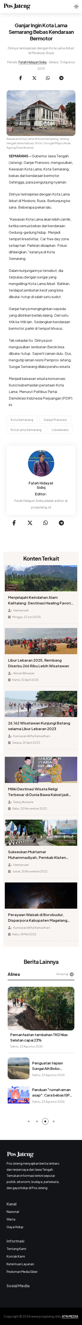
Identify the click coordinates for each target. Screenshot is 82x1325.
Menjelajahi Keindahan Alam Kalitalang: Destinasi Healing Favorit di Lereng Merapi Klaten (40, 600)
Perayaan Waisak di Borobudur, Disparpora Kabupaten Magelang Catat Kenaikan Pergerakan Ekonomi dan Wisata (41, 917)
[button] (29, 1121)
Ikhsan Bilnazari (23, 673)
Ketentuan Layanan (20, 1264)
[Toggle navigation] (76, 6)
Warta (11, 1219)
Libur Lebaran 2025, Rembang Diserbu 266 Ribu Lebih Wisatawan (38, 663)
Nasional (13, 1211)
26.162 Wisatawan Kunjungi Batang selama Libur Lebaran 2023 (39, 726)
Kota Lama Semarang (26, 430)
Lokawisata (60, 430)
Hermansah (21, 610)
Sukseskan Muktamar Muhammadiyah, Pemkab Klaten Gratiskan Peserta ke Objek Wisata (39, 855)
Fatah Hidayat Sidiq (32, 62)
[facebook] (20, 78)
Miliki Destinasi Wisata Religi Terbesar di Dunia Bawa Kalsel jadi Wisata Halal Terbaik (38, 792)
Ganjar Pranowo (55, 420)
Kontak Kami (16, 1256)
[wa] (47, 78)
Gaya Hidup (15, 1227)
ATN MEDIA (70, 1316)
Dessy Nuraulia (23, 802)
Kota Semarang (22, 420)
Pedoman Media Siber (22, 1272)
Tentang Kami (16, 1249)
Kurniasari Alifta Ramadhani (31, 736)
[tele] (61, 78)
